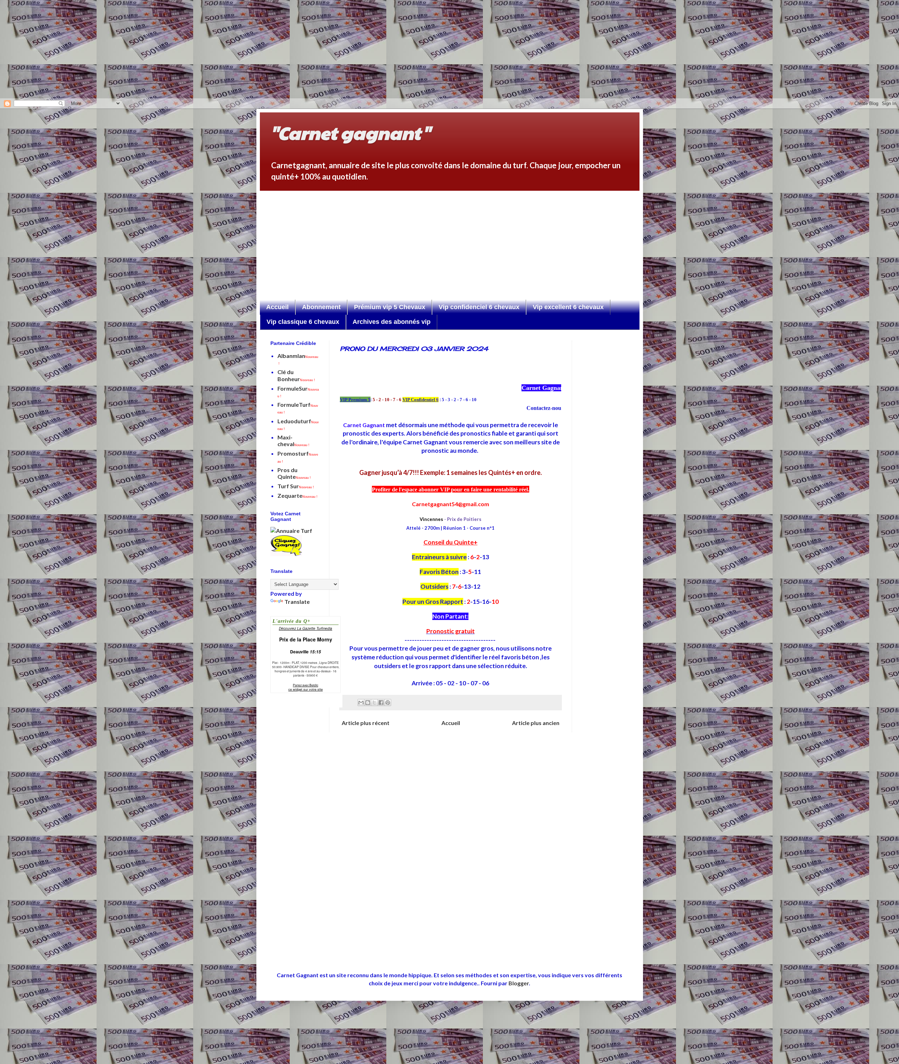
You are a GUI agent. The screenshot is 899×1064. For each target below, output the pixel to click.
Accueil (277, 307)
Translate (297, 601)
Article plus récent (365, 722)
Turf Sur (295, 486)
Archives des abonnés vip (392, 321)
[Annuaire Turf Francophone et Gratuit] (291, 530)
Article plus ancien (535, 722)
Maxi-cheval (293, 440)
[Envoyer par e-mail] (361, 702)
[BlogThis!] (367, 702)
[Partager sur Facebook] (381, 702)
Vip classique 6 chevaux (303, 321)
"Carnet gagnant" (350, 132)
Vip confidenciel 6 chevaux (479, 307)
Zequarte (297, 495)
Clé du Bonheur (296, 375)
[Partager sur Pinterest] (387, 702)
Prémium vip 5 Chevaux (389, 307)
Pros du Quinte (294, 473)
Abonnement (321, 307)
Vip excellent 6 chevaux (568, 307)
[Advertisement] (224, 49)
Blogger (518, 983)
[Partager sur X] (374, 702)
